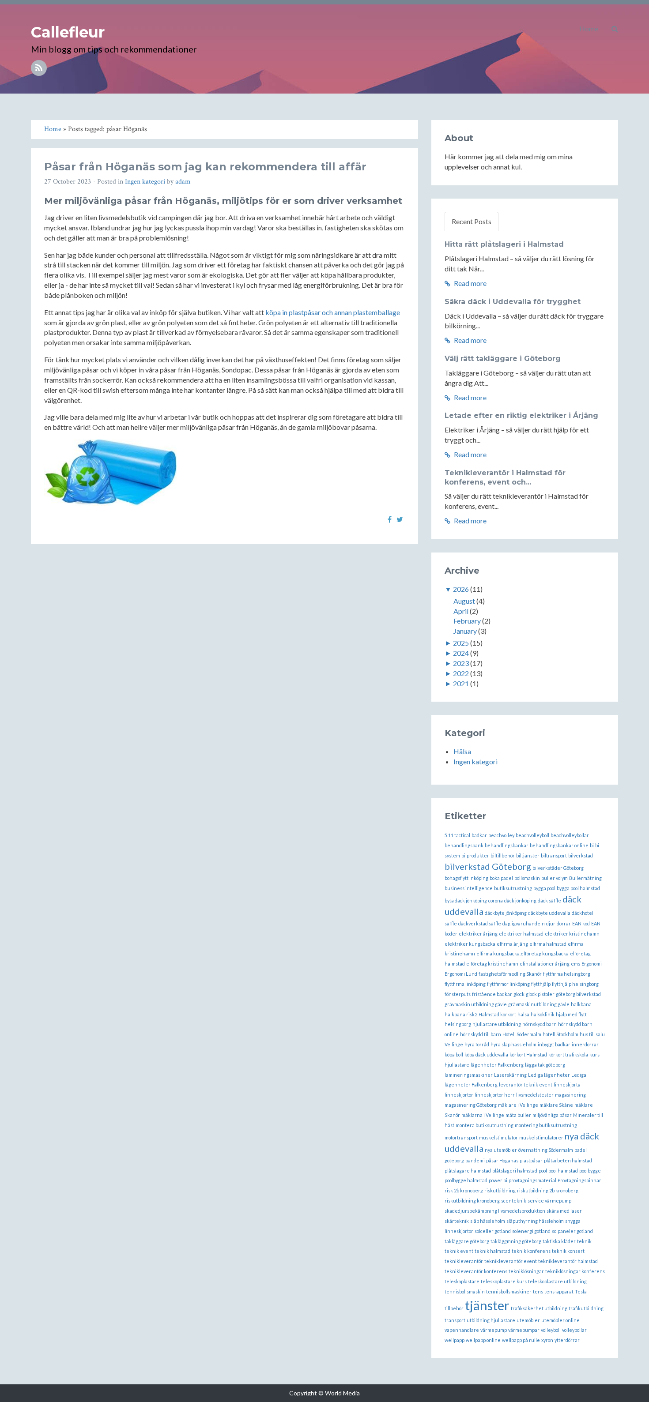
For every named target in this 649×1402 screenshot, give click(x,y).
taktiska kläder (559, 1241)
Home (588, 28)
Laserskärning (510, 1075)
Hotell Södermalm (521, 1034)
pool (543, 1170)
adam (183, 181)
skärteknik (457, 1221)
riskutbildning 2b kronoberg (547, 1190)
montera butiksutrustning (484, 1125)
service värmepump (549, 1200)
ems (575, 963)
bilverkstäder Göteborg (558, 868)
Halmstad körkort (497, 1014)
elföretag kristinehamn (492, 963)
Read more (470, 283)
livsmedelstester (535, 1095)
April (460, 611)
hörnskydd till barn (480, 1034)
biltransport (554, 855)
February (467, 620)
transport (455, 1320)
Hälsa (462, 751)
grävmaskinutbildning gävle (539, 1004)
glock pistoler (540, 994)
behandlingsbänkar (506, 845)
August (464, 601)
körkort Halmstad (528, 1054)
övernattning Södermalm (545, 1150)
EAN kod (581, 923)
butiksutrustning (513, 888)
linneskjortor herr (495, 1095)
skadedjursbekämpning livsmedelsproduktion (495, 1211)
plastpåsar (531, 1160)
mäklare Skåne (556, 1105)
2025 (461, 643)
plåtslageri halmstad (514, 1170)
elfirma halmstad (547, 944)
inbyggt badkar (554, 1044)
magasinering (570, 1095)
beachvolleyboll (532, 835)
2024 (461, 653)
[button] (615, 29)
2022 (461, 673)
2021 (461, 683)
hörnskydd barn (539, 1024)
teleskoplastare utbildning (557, 1281)
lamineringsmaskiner (469, 1075)
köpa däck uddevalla (486, 1054)
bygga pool (544, 888)
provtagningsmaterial (532, 1180)
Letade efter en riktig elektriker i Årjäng (521, 415)
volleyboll (551, 1330)
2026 (461, 589)
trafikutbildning (586, 1308)
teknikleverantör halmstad (568, 1261)
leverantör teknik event (525, 1084)
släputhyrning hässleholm (535, 1221)
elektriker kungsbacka (470, 944)
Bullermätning (585, 878)
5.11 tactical (457, 835)
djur (550, 923)
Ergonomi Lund (461, 974)
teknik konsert (568, 1251)
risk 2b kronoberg (464, 1190)
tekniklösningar (526, 1271)
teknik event (459, 1251)
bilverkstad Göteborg (488, 866)
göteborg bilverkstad (578, 994)
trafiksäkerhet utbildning (539, 1308)
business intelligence (469, 888)
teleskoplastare (462, 1281)
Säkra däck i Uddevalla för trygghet (513, 301)
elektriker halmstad (521, 933)
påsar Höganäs (502, 1160)
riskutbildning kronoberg (472, 1200)
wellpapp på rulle (521, 1340)
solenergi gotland (531, 1231)
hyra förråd (476, 1044)
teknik (584, 1241)
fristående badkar (492, 994)
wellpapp (454, 1340)
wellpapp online (483, 1340)
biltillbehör (503, 855)
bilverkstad (580, 855)
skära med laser (564, 1211)
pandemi (475, 1160)
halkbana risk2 (461, 1014)
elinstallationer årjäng (545, 963)
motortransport (461, 1137)
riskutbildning (500, 1190)
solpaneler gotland (572, 1231)
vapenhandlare (462, 1330)
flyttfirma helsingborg (566, 974)
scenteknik (513, 1200)
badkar (479, 835)
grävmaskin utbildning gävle (476, 1004)
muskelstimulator (498, 1137)
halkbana (581, 1004)
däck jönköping (520, 900)
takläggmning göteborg (516, 1241)
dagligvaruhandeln (523, 923)
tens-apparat (559, 1291)
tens (538, 1291)
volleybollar (574, 1330)
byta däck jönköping (466, 900)
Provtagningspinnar (579, 1180)
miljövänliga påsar (552, 1115)
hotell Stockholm (560, 1034)
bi (592, 845)
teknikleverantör (464, 1261)
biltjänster (528, 855)
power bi (498, 1180)
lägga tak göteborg (545, 1064)
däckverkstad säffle (479, 923)
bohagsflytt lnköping (466, 878)
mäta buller (518, 1115)
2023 (461, 663)
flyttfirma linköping (465, 984)
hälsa (523, 1014)
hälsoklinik (543, 1014)
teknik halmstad (492, 1251)
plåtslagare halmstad (468, 1170)
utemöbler (528, 1320)
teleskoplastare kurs (504, 1281)
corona (495, 900)
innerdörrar (585, 1044)
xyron (547, 1340)
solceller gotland (493, 1231)
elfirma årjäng (512, 944)
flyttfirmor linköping (508, 984)
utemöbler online (560, 1320)
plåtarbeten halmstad (568, 1160)
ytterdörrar (567, 1340)
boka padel (501, 878)
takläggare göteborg (467, 1241)
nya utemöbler (501, 1150)
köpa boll (454, 1054)
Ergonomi (591, 963)
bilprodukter (475, 855)
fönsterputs (458, 994)
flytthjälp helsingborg (575, 984)
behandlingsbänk (464, 845)
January (465, 631)
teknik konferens (531, 1251)
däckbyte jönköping (506, 913)
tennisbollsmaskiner (509, 1291)
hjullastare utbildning (496, 1024)
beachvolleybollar (570, 835)
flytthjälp (541, 984)
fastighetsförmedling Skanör (510, 974)
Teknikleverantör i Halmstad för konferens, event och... (505, 477)
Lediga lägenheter (549, 1075)
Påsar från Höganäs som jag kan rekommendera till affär (205, 166)
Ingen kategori (145, 181)
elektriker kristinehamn (572, 933)
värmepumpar (524, 1330)
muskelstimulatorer (541, 1137)
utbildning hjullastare (491, 1320)
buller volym (554, 878)
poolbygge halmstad (466, 1180)
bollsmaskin (527, 878)
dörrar (564, 923)
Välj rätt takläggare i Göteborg (503, 358)
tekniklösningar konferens (575, 1271)
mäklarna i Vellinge (482, 1115)
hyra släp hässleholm (513, 1044)
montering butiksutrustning (546, 1125)
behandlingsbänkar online (559, 845)
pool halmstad (563, 1170)
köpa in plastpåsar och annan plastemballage (332, 312)
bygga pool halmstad (578, 888)
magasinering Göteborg (471, 1105)
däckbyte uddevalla (549, 913)
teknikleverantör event (510, 1261)
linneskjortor (459, 1095)
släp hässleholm (487, 1221)
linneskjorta (567, 1084)
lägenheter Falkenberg (497, 1064)
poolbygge (590, 1170)
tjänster (487, 1305)
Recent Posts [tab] (471, 221)
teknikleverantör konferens (476, 1271)
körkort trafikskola (568, 1054)
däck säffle (549, 900)
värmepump (493, 1330)
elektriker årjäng (478, 933)
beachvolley (501, 835)
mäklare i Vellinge (518, 1105)
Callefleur (68, 32)
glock (518, 994)
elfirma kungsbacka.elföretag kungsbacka (522, 953)
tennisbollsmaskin (465, 1291)
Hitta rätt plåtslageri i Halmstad (504, 244)
